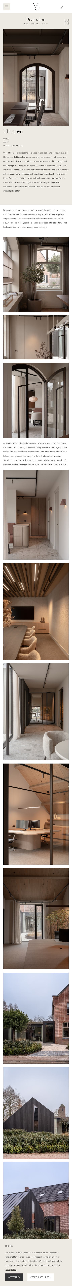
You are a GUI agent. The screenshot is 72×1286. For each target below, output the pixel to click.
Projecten (34, 24)
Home (26, 24)
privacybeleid (10, 1269)
